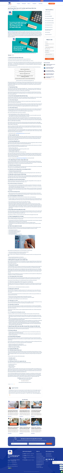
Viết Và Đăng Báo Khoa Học (40, 461)
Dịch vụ (29, 3)
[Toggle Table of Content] (12, 55)
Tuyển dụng (40, 3)
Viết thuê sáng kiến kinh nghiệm (49, 20)
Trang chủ (18, 3)
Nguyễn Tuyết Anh (15, 387)
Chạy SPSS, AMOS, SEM (48, 34)
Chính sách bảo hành (48, 453)
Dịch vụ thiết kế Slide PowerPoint (40, 460)
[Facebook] (46, 459)
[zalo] (51, 459)
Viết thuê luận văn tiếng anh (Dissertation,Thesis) (48, 30)
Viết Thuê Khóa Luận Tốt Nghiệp (49, 18)
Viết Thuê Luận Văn (38, 453)
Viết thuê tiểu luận (47, 32)
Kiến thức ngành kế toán (13, 6)
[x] (49, 459)
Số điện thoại (47, 45)
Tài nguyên (34, 3)
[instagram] (53, 459)
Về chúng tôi (24, 3)
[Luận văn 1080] (9, 3)
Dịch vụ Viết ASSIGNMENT (48, 16)
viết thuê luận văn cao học (20, 133)
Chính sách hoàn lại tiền (49, 456)
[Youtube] (48, 459)
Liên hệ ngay (51, 3)
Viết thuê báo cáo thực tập (48, 27)
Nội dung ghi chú (47, 52)
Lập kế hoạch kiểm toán (11, 31)
